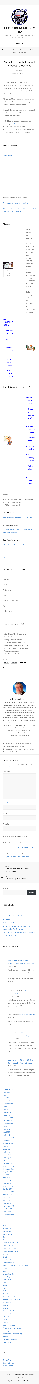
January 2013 (7, 1115)
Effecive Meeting (23, 749)
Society (5, 1308)
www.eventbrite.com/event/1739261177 (17, 517)
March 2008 (7, 1212)
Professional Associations (23, 743)
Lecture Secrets (13, 50)
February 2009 (8, 1203)
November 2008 (8, 1206)
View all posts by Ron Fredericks (20, 735)
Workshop (15, 751)
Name (5, 803)
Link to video (7, 156)
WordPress (7, 1342)
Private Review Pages (10, 1297)
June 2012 (6, 1129)
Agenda (7, 749)
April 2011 (6, 1152)
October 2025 (8, 1089)
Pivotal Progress (8, 1294)
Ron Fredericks (20, 70)
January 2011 (7, 1160)
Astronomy (7, 1228)
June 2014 (6, 1098)
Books (5, 1237)
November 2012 (8, 1121)
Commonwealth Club (10, 1243)
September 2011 (8, 1143)
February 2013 (8, 1112)
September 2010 (8, 1169)
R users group (7, 1302)
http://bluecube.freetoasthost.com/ (15, 545)
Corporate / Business (10, 1251)
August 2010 (7, 1172)
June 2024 (6, 1092)
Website (6, 824)
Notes (5, 557)
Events (5, 1257)
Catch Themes (27, 1381)
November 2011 (8, 1138)
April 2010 (6, 1177)
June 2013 (6, 1109)
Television (6, 1322)
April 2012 (6, 1135)
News (5, 1285)
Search (5, 888)
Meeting (31, 749)
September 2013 (8, 1104)
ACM (4, 1226)
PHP (4, 1291)
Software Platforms (10, 1314)
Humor (5, 1268)
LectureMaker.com (19, 30)
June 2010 (6, 1175)
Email (5, 813)
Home (4, 50)
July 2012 (6, 1126)
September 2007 (8, 1215)
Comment (7, 771)
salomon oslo (12, 1060)
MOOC (5, 1282)
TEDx (5, 1319)
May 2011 (6, 1149)
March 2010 (7, 1180)
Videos (22, 746)
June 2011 (6, 1146)
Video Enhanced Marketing (12, 1334)
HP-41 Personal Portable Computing (16, 1265)
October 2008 (8, 1209)
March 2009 (7, 1200)
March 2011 (7, 1155)
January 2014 (7, 1101)
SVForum (6, 1317)
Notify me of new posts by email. (12, 843)
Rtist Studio (12, 960)
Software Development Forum (13, 1311)
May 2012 (6, 1132)
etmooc (5, 1254)
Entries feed (7, 1360)
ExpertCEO (7, 1260)
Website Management (10, 1339)
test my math (7, 919)
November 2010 (8, 1166)
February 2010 (8, 1183)
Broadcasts (7, 1240)
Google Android (8, 1263)
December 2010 (8, 1163)
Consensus (13, 749)
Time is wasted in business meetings (15, 203)
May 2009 (6, 1197)
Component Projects (10, 1248)
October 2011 (8, 1141)
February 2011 (8, 1158)
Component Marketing (11, 1245)
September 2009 (8, 1192)
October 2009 (8, 1189)
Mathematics (7, 1280)
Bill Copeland (7, 1234)
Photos (5, 1288)
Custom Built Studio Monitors (13, 916)
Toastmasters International (11, 746)
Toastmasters (7, 751)
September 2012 (8, 1123)
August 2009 (7, 1195)
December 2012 (8, 1118)
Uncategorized (8, 1331)
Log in (5, 1357)
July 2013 (6, 1106)
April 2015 (6, 1095)
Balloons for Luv (8, 1231)
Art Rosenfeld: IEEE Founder (13, 923)
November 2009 (8, 1186)
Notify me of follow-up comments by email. (15, 836)
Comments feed (8, 1363)
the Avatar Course (9, 1325)
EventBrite (15, 124)
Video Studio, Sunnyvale (27, 1015)
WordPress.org (8, 1366)
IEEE (4, 1271)
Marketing (6, 1277)
